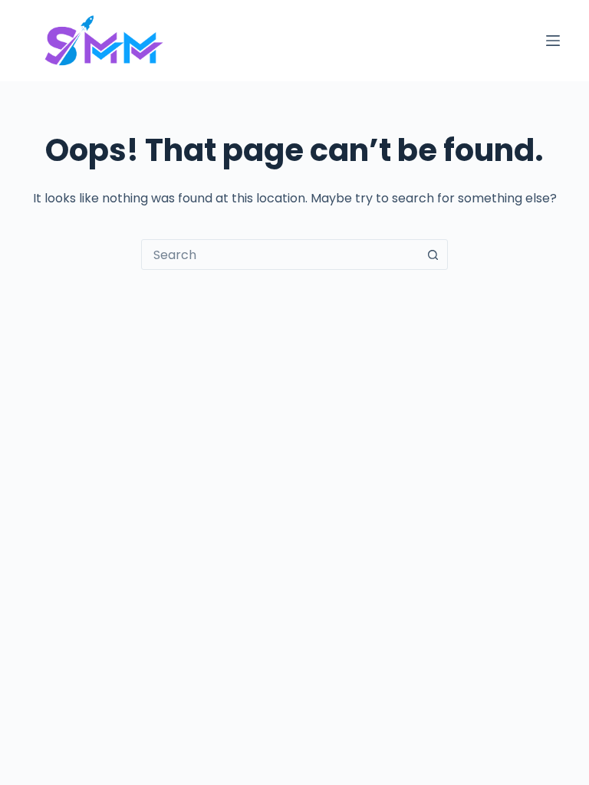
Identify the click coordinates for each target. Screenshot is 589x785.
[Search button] (432, 254)
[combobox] (280, 254)
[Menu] (553, 41)
